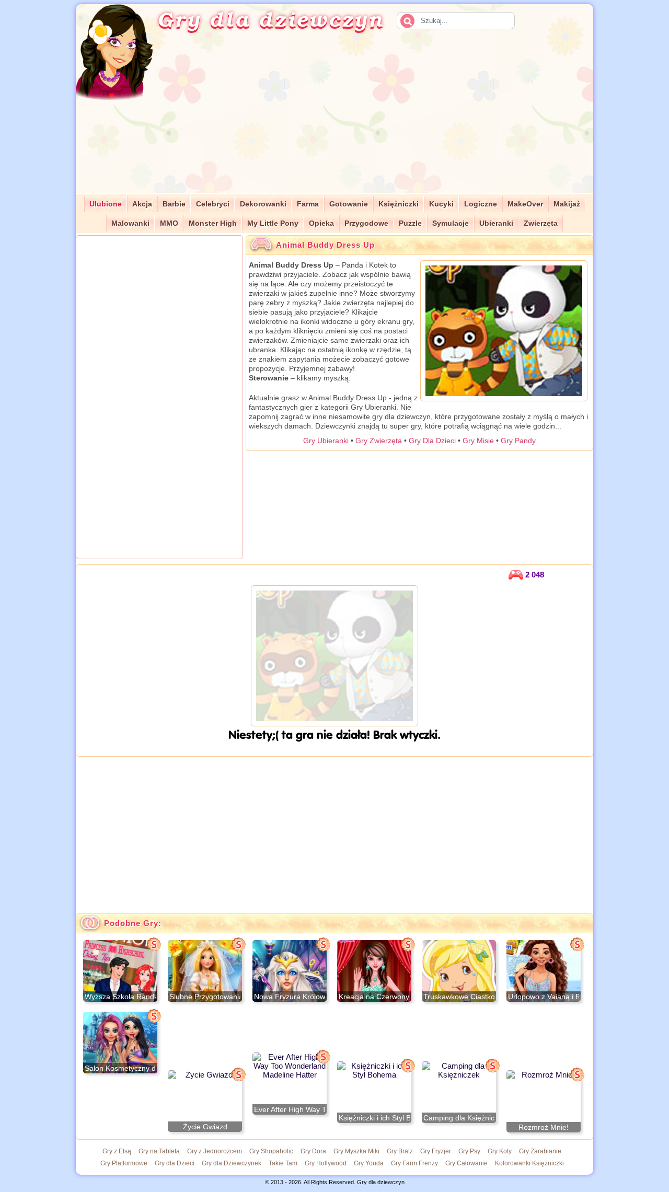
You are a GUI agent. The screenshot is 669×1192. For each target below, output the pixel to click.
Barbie (174, 204)
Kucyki (441, 204)
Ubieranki (496, 223)
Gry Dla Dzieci (432, 440)
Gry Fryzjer (435, 1151)
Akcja (142, 204)
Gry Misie (478, 440)
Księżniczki (398, 204)
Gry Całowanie (466, 1163)
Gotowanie (348, 204)
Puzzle (410, 223)
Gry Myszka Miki (356, 1151)
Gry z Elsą (116, 1151)
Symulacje (450, 223)
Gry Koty (500, 1151)
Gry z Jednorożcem (214, 1151)
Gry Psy (469, 1151)
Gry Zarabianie (540, 1151)
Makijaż (566, 204)
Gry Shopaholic (271, 1151)
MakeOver (525, 204)
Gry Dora (313, 1151)
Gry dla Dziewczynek (231, 1163)
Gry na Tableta (159, 1151)
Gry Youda (369, 1163)
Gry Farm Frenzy (414, 1163)
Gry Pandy (518, 440)
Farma (308, 204)
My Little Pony (272, 223)
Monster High (213, 223)
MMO (169, 223)
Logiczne (480, 204)
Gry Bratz (400, 1151)
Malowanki (130, 223)
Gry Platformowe (123, 1163)
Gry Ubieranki (326, 440)
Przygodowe (366, 223)
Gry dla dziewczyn (270, 18)
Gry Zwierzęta (378, 440)
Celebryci (212, 204)
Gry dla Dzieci (174, 1163)
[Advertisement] (384, 120)
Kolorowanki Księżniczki (529, 1163)
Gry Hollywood (326, 1163)
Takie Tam (283, 1163)
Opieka (321, 223)
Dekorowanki (263, 204)
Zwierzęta (541, 223)
